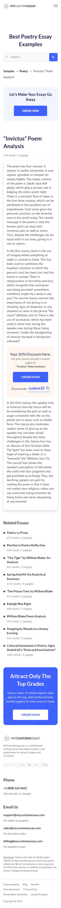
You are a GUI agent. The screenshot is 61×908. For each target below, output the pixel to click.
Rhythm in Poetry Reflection (26, 545)
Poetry (23, 71)
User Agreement (11, 889)
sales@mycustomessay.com (22, 828)
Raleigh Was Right (19, 604)
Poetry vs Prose (17, 532)
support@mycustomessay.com (24, 815)
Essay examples (11, 884)
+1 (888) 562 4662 (15, 788)
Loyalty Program (39, 894)
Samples (8, 71)
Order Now (30, 111)
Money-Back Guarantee (15, 894)
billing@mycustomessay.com (22, 841)
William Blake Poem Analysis (26, 616)
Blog (25, 884)
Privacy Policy (30, 889)
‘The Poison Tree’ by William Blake (30, 591)
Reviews (35, 884)
